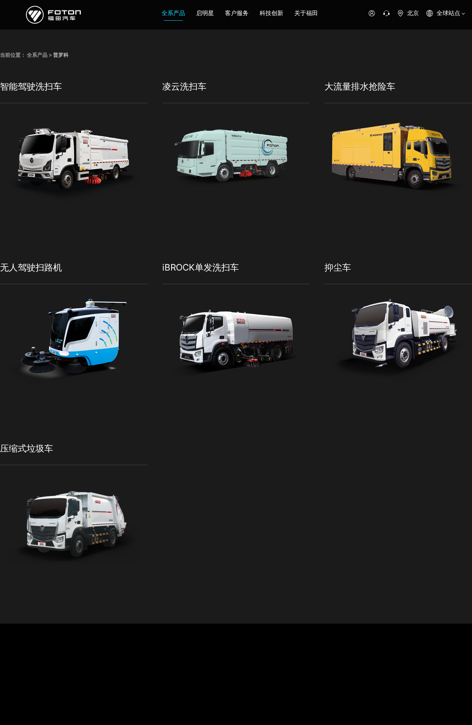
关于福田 (306, 13)
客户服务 (237, 13)
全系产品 (173, 13)
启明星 (205, 13)
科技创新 (271, 13)
